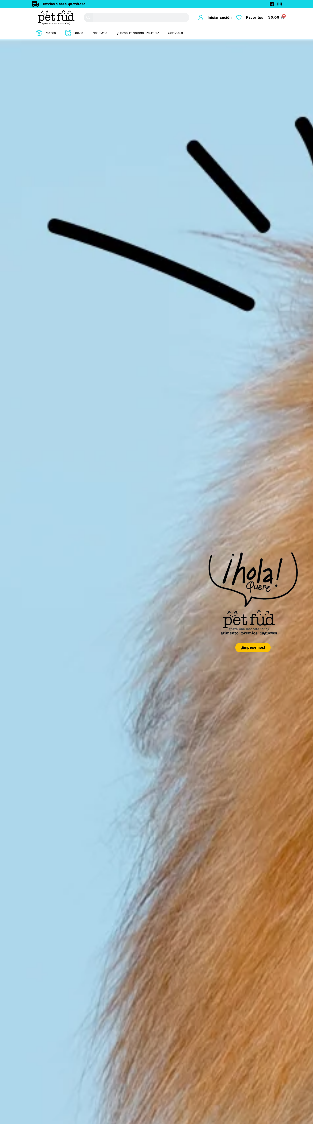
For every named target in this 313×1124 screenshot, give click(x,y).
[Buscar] (88, 17)
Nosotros (99, 33)
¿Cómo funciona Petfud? (137, 33)
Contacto (175, 33)
